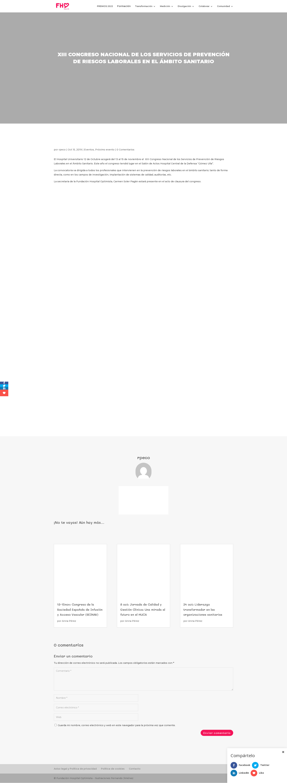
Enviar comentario (217, 733)
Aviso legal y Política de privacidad (75, 768)
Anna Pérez (69, 620)
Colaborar (204, 6)
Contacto (135, 768)
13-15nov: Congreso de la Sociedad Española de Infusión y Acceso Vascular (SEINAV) (79, 609)
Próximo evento (104, 149)
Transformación (143, 6)
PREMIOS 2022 (105, 6)
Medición (165, 6)
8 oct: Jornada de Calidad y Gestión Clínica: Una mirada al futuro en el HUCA (142, 609)
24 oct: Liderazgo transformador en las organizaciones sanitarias (202, 609)
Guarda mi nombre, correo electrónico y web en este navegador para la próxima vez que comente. (116, 725)
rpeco (62, 149)
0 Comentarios (125, 149)
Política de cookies (113, 768)
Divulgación (184, 6)
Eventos (89, 149)
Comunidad (223, 6)
